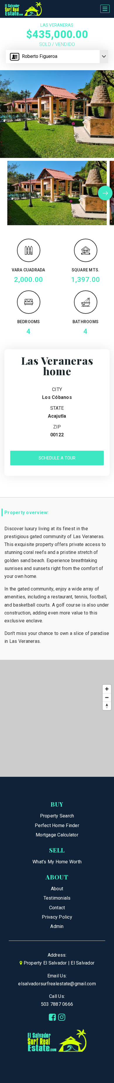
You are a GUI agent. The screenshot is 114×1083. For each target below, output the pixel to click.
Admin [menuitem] (56, 926)
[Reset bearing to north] (107, 706)
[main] (57, 397)
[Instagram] (61, 1017)
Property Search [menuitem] (57, 816)
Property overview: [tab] (26, 512)
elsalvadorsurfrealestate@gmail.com (57, 983)
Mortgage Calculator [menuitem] (57, 835)
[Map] (57, 718)
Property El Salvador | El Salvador (59, 963)
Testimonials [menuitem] (57, 898)
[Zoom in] (107, 689)
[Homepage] (23, 9)
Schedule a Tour (57, 458)
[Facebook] (52, 1017)
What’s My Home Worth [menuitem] (57, 862)
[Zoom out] (107, 697)
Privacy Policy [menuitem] (57, 917)
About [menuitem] (57, 888)
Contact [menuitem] (57, 907)
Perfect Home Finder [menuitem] (57, 825)
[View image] (57, 193)
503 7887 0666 (57, 1004)
